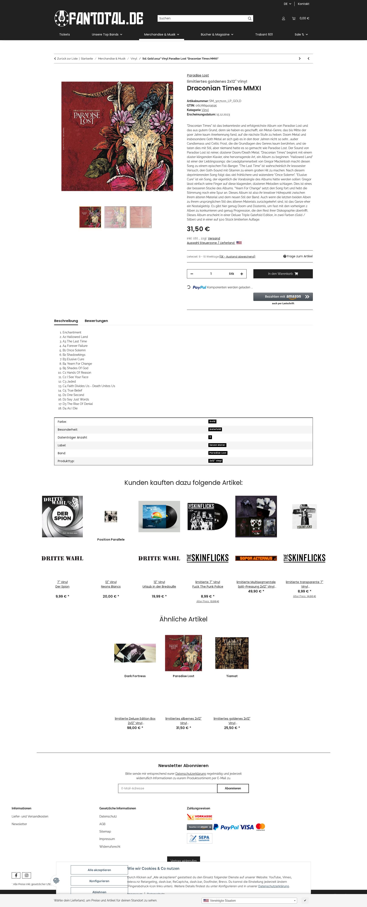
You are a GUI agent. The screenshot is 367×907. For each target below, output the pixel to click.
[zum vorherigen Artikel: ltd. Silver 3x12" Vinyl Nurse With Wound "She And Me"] (308, 58)
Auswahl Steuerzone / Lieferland (211, 243)
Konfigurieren (99, 881)
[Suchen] (249, 18)
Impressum (107, 839)
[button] (283, 18)
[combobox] (249, 901)
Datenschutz (108, 816)
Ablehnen (99, 892)
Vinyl (205, 110)
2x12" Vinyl (215, 460)
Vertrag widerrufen (184, 861)
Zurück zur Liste (67, 58)
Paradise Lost (198, 75)
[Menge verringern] (191, 273)
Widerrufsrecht (109, 846)
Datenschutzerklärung (273, 886)
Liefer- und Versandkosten (30, 816)
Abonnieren (233, 788)
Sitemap (105, 831)
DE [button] (286, 4)
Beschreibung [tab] (66, 320)
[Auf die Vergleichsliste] (171, 81)
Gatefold (215, 429)
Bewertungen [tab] (96, 320)
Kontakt (303, 4)
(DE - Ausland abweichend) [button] (237, 256)
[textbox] (249, 900)
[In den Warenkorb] (57, 71)
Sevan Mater (217, 445)
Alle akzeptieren (99, 870)
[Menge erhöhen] (241, 273)
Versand (214, 238)
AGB (102, 824)
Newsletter (19, 824)
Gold (212, 421)
